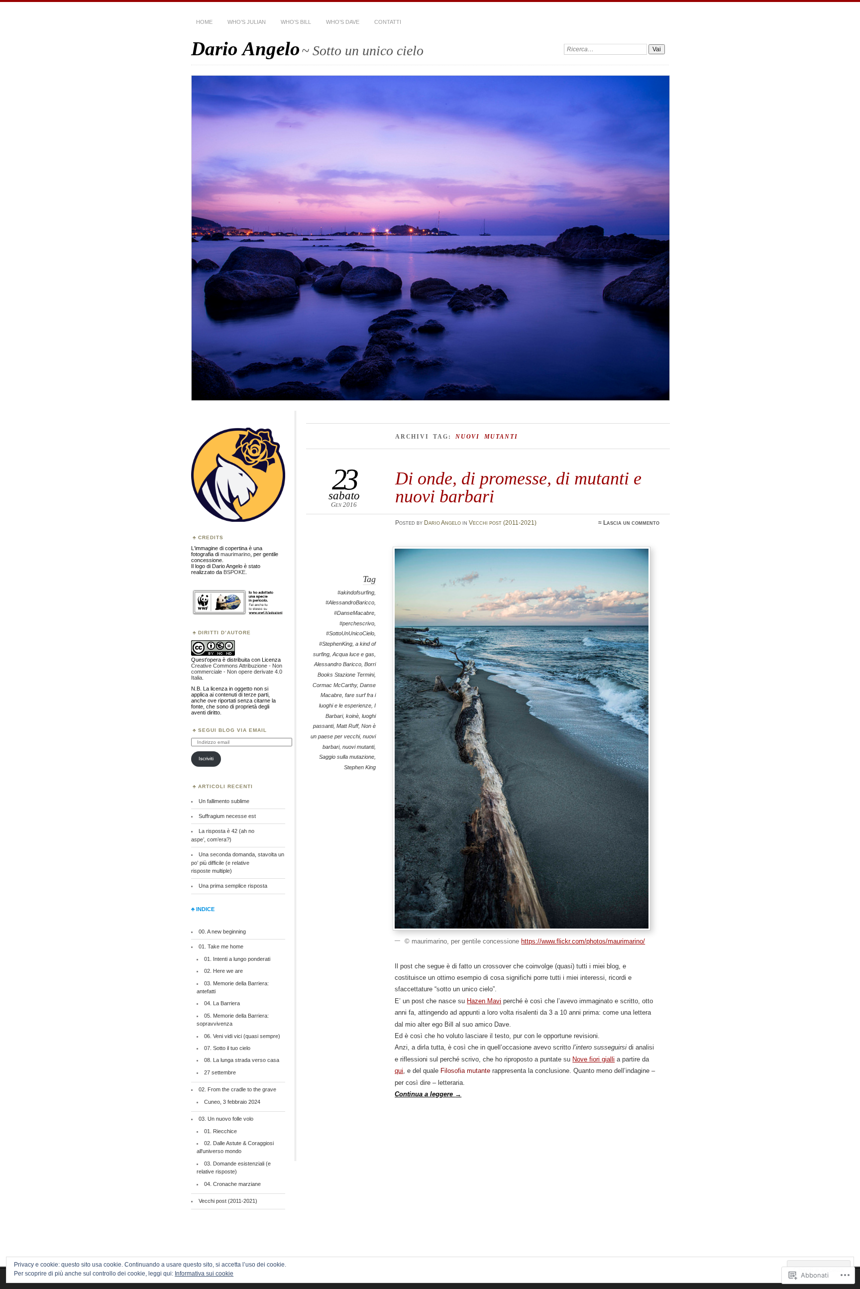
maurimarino (235, 554)
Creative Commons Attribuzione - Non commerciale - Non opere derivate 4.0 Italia (236, 672)
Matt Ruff (347, 726)
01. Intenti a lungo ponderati (237, 959)
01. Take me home (221, 946)
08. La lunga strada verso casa (241, 1060)
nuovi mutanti (358, 747)
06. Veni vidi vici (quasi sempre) (242, 1036)
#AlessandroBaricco (349, 602)
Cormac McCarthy (335, 685)
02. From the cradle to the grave (237, 1089)
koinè (352, 716)
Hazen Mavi (484, 1001)
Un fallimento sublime (224, 801)
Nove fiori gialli (593, 1059)
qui (399, 1070)
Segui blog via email (232, 730)
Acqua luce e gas (353, 654)
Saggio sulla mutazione (346, 757)
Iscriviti (206, 758)
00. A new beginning (222, 932)
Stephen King (360, 767)
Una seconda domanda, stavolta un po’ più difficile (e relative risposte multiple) (237, 862)
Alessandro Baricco (337, 664)
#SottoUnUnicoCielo (350, 633)
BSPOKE (234, 572)
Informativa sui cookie (204, 1273)
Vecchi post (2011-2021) (503, 522)
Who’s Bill (296, 22)
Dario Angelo (245, 48)
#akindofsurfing (355, 592)
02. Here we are (223, 971)
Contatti (387, 22)
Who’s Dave (342, 22)
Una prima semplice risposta (233, 886)
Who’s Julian (246, 22)
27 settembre (220, 1072)
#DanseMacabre (354, 613)
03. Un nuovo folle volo (226, 1119)
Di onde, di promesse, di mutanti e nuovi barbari (518, 487)
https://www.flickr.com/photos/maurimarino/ (583, 941)
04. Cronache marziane (232, 1184)
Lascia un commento (631, 522)
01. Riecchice (220, 1131)
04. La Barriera (222, 1003)
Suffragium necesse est (227, 816)
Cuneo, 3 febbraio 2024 (232, 1102)
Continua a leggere (428, 1094)
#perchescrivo (356, 623)
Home (204, 22)
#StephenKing (335, 644)
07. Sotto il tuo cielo (227, 1048)
